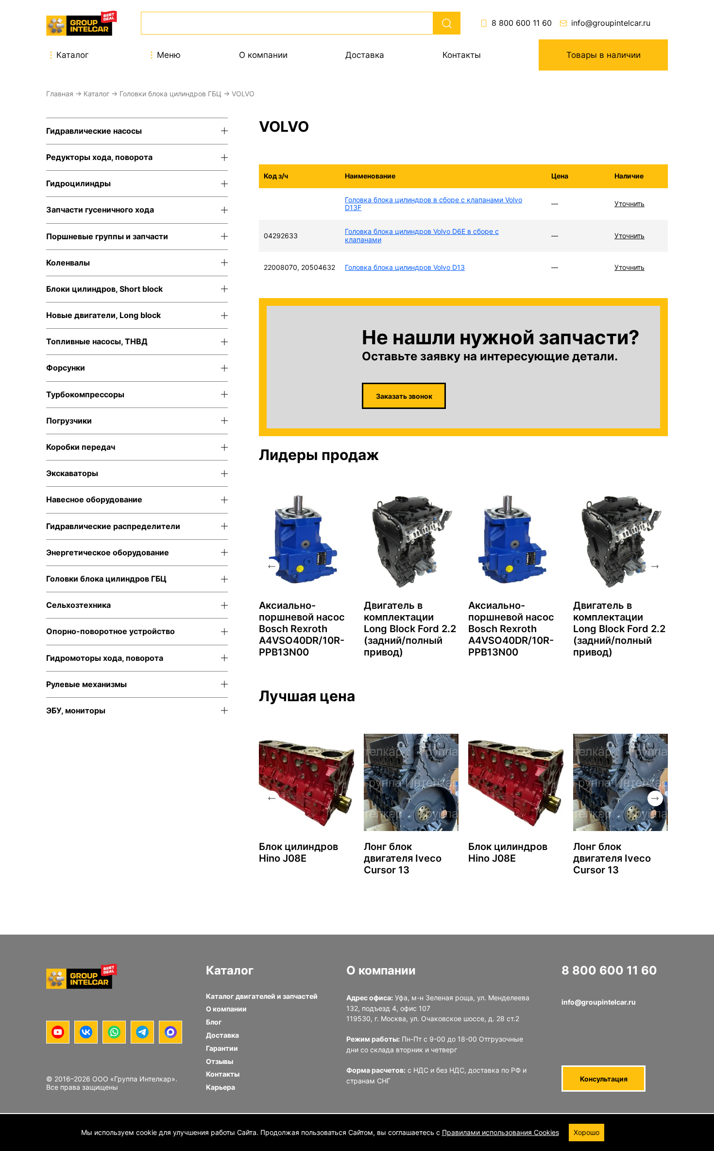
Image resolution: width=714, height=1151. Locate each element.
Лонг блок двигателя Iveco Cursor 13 (403, 858)
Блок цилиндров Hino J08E (298, 852)
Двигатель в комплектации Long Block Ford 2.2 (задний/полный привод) (410, 629)
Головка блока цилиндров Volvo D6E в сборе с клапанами (422, 235)
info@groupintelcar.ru (610, 23)
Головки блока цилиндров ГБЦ (170, 93)
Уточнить (629, 203)
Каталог (96, 93)
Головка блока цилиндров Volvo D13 (405, 267)
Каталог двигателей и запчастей (262, 996)
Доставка (364, 55)
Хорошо (586, 1132)
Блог (214, 1022)
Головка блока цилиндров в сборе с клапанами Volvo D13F (433, 203)
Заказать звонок (404, 396)
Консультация (604, 1079)
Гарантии (222, 1048)
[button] (271, 566)
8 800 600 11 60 (522, 23)
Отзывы (219, 1061)
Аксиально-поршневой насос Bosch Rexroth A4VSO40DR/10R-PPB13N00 (302, 629)
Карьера (220, 1087)
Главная (59, 93)
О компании (263, 55)
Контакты (461, 55)
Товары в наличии (603, 55)
